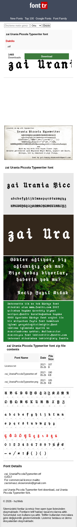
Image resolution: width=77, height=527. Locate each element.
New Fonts (16, 18)
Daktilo (10, 40)
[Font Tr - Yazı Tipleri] (38, 6)
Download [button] (46, 56)
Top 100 (29, 18)
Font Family (60, 18)
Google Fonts (43, 18)
